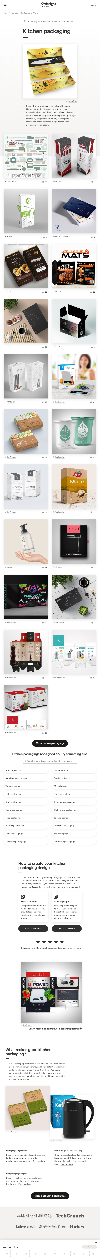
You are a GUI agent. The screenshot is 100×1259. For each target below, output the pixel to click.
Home (6, 13)
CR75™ (58, 181)
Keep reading (39, 1161)
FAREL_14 (11, 402)
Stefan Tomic (73, 101)
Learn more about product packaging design (54, 1028)
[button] (96, 1243)
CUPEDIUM (11, 181)
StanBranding (11, 291)
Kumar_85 (10, 236)
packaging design (34, 125)
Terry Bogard (59, 347)
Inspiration (15, 13)
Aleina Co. (59, 291)
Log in (93, 5)
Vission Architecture (62, 236)
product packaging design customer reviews (60, 948)
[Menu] (5, 4)
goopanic (10, 567)
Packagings (26, 13)
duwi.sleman (11, 347)
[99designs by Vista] (49, 4)
